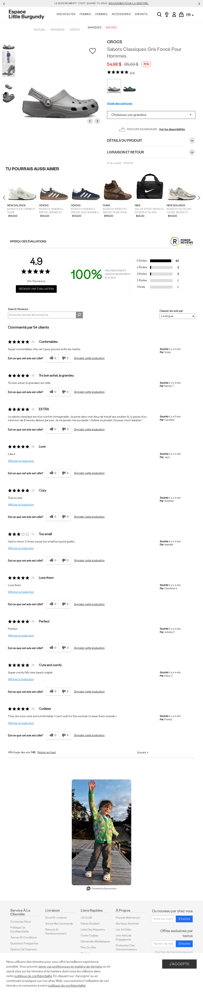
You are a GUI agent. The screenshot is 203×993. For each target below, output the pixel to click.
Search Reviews (18, 309)
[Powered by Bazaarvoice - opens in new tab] (101, 888)
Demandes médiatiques (95, 941)
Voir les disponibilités (172, 129)
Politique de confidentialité (19, 929)
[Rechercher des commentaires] (79, 315)
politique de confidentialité (33, 976)
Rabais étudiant (90, 923)
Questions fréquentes (24, 943)
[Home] (27, 14)
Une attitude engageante (123, 937)
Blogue (85, 953)
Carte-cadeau (90, 935)
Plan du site (88, 947)
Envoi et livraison (56, 917)
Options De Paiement (23, 949)
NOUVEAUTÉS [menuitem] (66, 14)
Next (98, 121)
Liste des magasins (93, 929)
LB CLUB (86, 917)
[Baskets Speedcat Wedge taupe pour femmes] (118, 188)
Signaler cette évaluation (89, 358)
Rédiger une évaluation (36, 289)
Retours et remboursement (55, 931)
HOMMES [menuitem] (101, 14)
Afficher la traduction (21, 461)
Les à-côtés (123, 929)
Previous (90, 121)
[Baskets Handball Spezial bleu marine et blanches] (86, 188)
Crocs (114, 41)
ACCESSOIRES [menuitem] (121, 14)
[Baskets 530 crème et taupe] (22, 188)
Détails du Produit (124, 140)
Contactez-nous (20, 921)
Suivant (142, 752)
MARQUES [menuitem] (95, 27)
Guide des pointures (119, 103)
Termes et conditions (23, 937)
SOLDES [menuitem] (111, 27)
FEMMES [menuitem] (85, 14)
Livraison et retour (125, 152)
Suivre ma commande (59, 923)
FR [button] (188, 15)
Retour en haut (46, 752)
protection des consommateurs (126, 947)
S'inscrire (184, 919)
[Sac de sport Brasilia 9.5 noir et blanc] (150, 188)
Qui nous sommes (127, 923)
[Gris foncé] (114, 86)
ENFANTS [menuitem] (141, 14)
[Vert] (129, 86)
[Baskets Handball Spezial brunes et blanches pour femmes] (54, 188)
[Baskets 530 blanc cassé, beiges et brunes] (182, 188)
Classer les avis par (171, 311)
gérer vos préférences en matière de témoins (70, 966)
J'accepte (179, 964)
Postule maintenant (128, 917)
